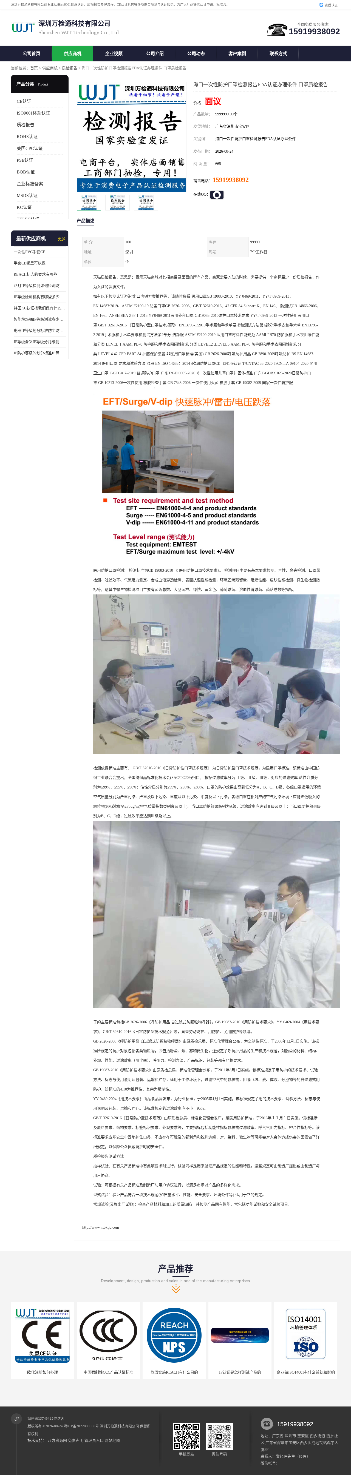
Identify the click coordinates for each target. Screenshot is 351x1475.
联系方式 (278, 53)
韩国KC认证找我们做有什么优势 (40, 308)
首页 (34, 68)
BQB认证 (26, 172)
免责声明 (75, 1441)
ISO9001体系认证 (33, 113)
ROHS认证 (27, 136)
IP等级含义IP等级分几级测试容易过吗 (40, 342)
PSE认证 (25, 160)
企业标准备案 (30, 183)
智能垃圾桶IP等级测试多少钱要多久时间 (40, 319)
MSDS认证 (27, 195)
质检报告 (69, 68)
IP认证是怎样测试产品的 (174, 1372)
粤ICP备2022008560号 (81, 1426)
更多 (62, 239)
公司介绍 (155, 53)
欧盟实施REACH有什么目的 (108, 1372)
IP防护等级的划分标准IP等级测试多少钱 (40, 353)
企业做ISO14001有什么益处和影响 (240, 1372)
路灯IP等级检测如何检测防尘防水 (40, 286)
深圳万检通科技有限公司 (119, 1426)
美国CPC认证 (30, 148)
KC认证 (24, 207)
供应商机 (72, 53)
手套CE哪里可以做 (30, 263)
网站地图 (112, 1441)
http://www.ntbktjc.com (100, 1227)
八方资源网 (57, 1441)
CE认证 (24, 101)
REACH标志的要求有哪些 (35, 274)
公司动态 (196, 53)
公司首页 (31, 53)
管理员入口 (94, 1441)
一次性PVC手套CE (29, 252)
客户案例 (237, 53)
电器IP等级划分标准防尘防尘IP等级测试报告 (40, 331)
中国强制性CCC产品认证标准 (42, 1372)
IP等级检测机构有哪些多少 (37, 297)
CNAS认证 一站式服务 (306, 1372)
